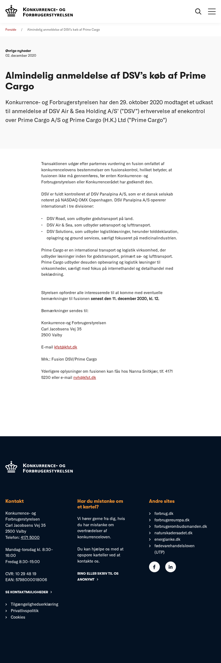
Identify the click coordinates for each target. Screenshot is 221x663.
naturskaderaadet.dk (173, 532)
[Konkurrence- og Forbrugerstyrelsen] (39, 11)
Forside (10, 29)
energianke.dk (167, 539)
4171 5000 (30, 537)
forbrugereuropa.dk (171, 519)
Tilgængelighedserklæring (34, 604)
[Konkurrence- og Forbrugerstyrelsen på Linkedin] (170, 570)
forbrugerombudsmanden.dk (180, 526)
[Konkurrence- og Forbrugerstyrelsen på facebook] (154, 570)
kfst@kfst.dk (65, 347)
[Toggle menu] (212, 11)
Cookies (18, 617)
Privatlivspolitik (25, 610)
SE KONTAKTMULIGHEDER (26, 592)
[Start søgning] (198, 11)
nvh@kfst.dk (84, 377)
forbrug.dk (163, 513)
